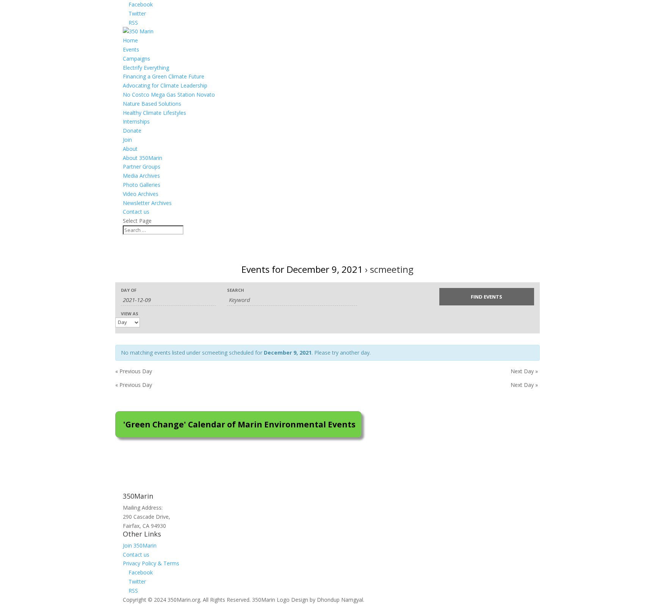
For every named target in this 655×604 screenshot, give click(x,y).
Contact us (136, 211)
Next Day (524, 371)
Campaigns (136, 58)
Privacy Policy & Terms (151, 563)
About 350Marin (142, 157)
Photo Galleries (141, 184)
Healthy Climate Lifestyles (154, 112)
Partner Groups (141, 166)
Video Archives (140, 193)
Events (131, 49)
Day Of (128, 290)
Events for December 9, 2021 (302, 269)
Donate (132, 130)
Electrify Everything (146, 67)
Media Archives (141, 175)
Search (235, 290)
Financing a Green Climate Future (163, 76)
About (130, 148)
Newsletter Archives (147, 203)
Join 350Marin (140, 545)
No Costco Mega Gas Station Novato (169, 94)
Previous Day (133, 371)
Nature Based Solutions (152, 103)
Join (127, 139)
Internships (136, 121)
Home (130, 40)
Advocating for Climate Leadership (165, 85)
